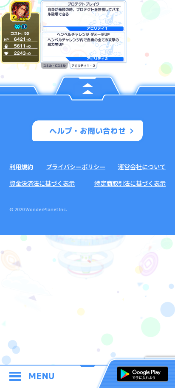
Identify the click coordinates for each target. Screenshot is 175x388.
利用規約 (21, 166)
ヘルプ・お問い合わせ (87, 131)
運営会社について (142, 166)
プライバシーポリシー (75, 166)
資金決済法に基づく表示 (42, 183)
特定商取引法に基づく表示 (130, 183)
